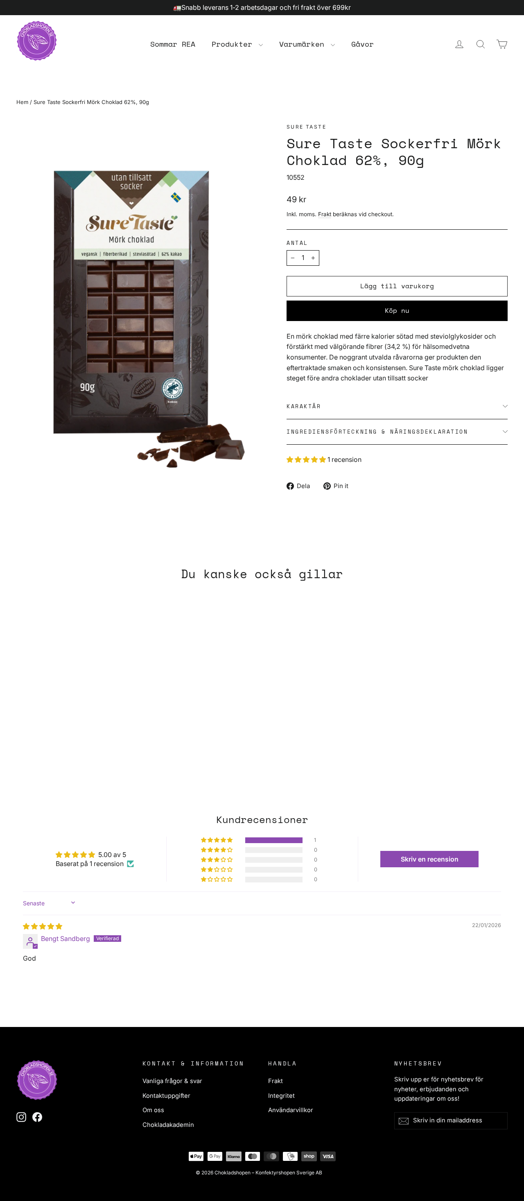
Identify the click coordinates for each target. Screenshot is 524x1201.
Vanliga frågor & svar (172, 1081)
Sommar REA (172, 43)
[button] (307, 459)
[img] (42, 926)
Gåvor (362, 43)
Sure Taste (306, 127)
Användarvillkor (290, 1110)
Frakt (324, 214)
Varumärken (304, 43)
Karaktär (304, 406)
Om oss (153, 1110)
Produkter (234, 43)
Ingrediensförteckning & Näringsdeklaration (377, 432)
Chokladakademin (168, 1125)
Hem (22, 102)
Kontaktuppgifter (166, 1095)
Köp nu (397, 310)
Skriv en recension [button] (429, 859)
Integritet (281, 1095)
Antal (297, 243)
